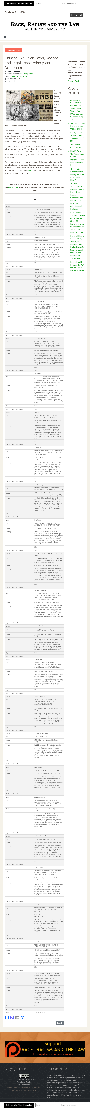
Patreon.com (13, 187)
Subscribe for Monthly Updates (19, 1105)
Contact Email (73, 81)
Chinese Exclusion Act (20, 76)
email (30, 170)
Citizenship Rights (26, 74)
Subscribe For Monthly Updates (19, 3)
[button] (5, 37)
